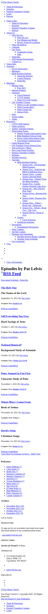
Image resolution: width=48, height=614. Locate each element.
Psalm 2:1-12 (18, 446)
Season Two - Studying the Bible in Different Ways (33, 170)
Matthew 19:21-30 (19, 332)
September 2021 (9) (14, 513)
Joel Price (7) (11, 479)
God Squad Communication (29, 141)
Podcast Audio (7, 309)
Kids (14, 114)
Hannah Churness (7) (15, 476)
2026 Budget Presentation (23, 59)
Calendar (16, 47)
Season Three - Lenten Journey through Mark (32, 175)
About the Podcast (25, 76)
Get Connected (18, 241)
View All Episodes (14, 262)
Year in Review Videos (22, 148)
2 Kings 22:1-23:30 (20, 361)
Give (8, 244)
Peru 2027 (21, 88)
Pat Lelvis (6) (12, 486)
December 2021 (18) (15, 506)
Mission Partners (19, 90)
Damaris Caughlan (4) (15, 474)
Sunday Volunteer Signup (23, 129)
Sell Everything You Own (15, 316)
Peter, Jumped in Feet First (15, 373)
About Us (10, 33)
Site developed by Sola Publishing (15, 599)
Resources (11, 121)
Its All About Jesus (20, 69)
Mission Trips (18, 85)
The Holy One (9, 287)
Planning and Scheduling (22, 234)
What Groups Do (24, 109)
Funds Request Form (21, 143)
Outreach (16, 93)
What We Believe (19, 45)
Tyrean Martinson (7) (15, 481)
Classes (20, 217)
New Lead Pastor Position (23, 150)
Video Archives (18, 126)
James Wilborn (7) (14, 467)
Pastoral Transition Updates (17, 11)
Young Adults (18, 117)
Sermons (10, 9)
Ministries (10, 83)
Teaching (10, 66)
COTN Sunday (24, 97)
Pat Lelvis (26, 298)
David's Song (8, 430)
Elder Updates (18, 229)
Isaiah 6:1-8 (17, 303)
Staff (19, 54)
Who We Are (17, 35)
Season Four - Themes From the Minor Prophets (34, 180)
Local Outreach (24, 95)
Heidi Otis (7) (12, 471)
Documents (17, 224)
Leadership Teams (25, 52)
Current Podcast (24, 78)
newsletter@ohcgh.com (12, 535)
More (15, 309)
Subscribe (16, 57)
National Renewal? (11, 344)
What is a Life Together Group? (30, 105)
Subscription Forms (20, 131)
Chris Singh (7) (12, 469)
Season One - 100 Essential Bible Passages (33, 166)
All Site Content (19, 232)
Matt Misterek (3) (13, 491)
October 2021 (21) (14, 511)
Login (8, 14)
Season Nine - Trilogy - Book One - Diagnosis (32, 204)
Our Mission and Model (27, 40)
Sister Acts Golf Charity (27, 100)
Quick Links (11, 21)
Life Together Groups (21, 102)
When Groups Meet (25, 107)
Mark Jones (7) (12, 483)
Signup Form (23, 112)
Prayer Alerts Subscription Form (31, 138)
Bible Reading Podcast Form (29, 136)
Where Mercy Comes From (16, 402)
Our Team (16, 49)
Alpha (14, 119)
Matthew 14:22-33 (19, 389)
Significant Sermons (26, 222)
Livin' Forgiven (29, 220)
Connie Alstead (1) (14, 495)
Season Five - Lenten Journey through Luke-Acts (34, 185)
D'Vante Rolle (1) (13, 488)
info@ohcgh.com (13, 570)
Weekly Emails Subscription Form (31, 133)
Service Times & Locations (28, 42)
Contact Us (17, 61)
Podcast (9, 16)
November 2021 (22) (15, 508)
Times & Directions (14, 7)
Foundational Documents (28, 227)
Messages (16, 71)
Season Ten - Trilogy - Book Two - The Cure (34, 209)
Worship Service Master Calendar (31, 236)
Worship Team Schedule (27, 239)
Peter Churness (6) (14, 493)
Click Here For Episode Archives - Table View (21, 454)
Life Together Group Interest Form (26, 145)
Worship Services (19, 157)
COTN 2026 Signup (21, 124)
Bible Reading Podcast (21, 73)
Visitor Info (11, 64)
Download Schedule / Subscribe (14, 280)
